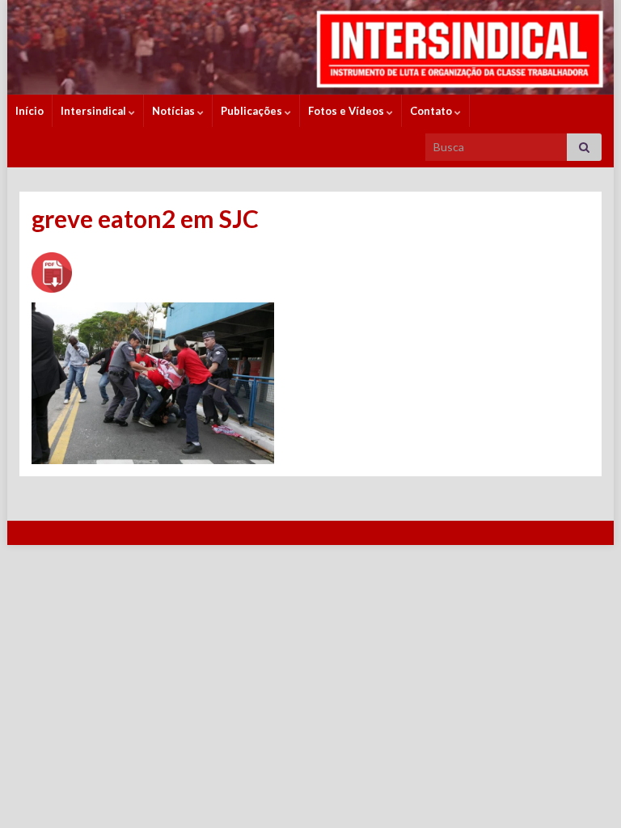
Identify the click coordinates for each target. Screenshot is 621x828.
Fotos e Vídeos (347, 110)
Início (29, 110)
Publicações (253, 110)
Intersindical (95, 110)
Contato (432, 110)
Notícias (174, 110)
